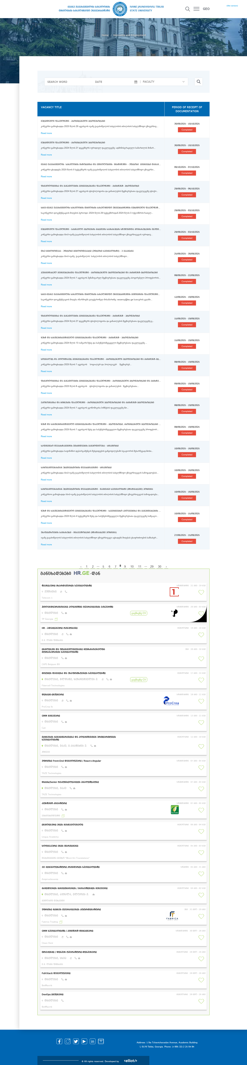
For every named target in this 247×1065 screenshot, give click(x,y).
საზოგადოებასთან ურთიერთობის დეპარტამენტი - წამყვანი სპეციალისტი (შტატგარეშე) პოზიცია (97, 489)
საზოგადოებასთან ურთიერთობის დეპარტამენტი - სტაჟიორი (76, 468)
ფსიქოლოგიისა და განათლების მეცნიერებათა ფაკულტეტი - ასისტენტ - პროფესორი (90, 316)
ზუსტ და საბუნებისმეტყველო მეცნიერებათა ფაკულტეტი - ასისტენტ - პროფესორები (89, 338)
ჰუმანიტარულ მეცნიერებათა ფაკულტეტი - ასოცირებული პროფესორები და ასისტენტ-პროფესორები (99, 273)
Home (105, 35)
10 (132, 567)
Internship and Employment (129, 35)
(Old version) (232, 6)
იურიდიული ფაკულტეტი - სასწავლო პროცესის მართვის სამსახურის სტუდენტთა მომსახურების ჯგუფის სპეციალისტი (101, 229)
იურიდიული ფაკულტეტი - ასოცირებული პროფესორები (73, 121)
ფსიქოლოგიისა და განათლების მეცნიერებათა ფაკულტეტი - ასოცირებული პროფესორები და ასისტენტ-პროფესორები (101, 381)
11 (139, 567)
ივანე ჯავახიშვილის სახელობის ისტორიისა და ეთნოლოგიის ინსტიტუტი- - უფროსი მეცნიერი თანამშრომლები (101, 164)
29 (152, 567)
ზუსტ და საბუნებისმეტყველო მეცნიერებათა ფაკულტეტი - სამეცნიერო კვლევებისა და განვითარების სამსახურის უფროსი (101, 511)
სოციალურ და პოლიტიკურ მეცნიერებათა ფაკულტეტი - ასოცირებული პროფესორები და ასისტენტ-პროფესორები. (101, 359)
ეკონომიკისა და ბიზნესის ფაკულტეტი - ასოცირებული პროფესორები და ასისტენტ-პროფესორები (97, 403)
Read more (46, 133)
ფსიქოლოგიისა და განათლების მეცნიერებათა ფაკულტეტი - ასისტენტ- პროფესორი (90, 186)
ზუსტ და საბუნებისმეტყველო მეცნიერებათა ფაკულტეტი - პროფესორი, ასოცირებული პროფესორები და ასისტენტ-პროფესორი (101, 424)
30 (159, 567)
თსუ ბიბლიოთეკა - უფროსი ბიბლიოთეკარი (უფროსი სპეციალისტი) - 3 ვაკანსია (87, 251)
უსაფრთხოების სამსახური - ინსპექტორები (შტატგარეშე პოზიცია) (79, 533)
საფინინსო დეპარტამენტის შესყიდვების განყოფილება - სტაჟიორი (80, 446)
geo (206, 9)
